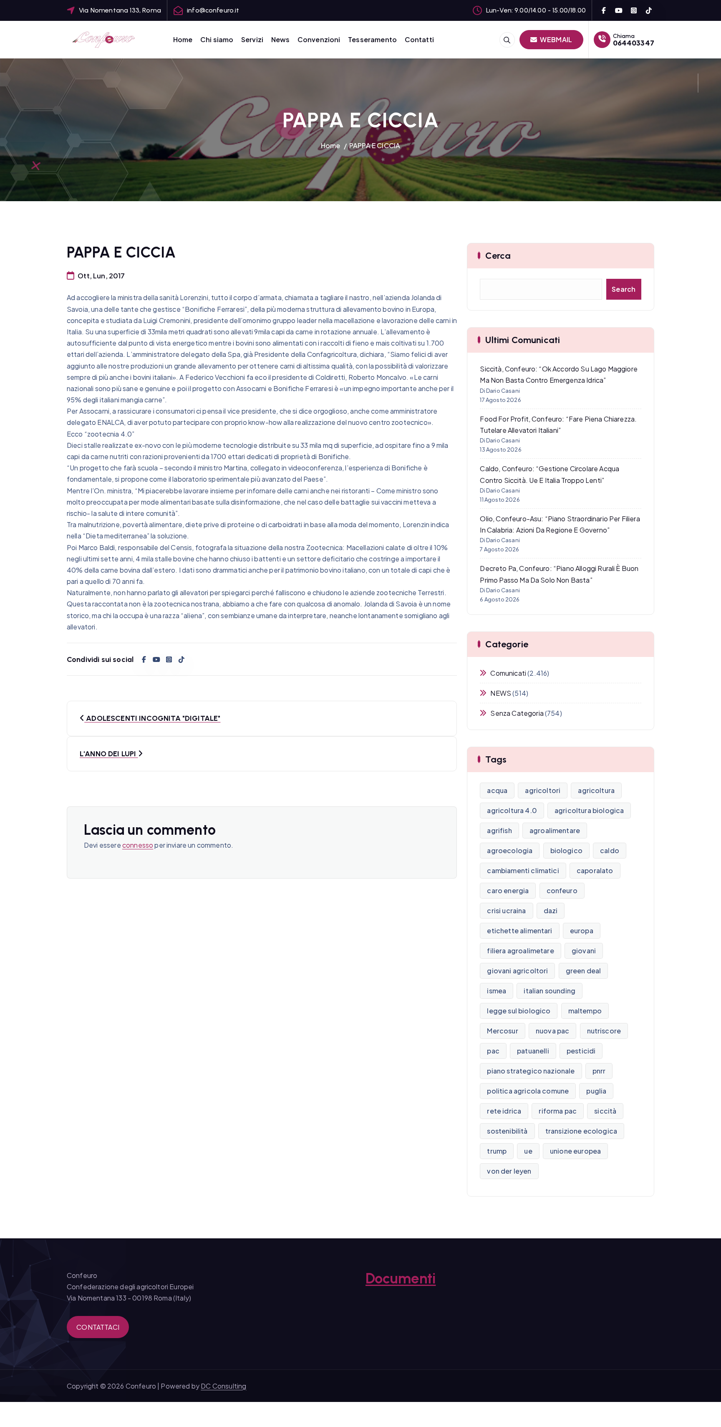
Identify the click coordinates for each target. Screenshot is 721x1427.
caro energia (508, 890)
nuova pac (552, 1030)
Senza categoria (516, 713)
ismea (496, 990)
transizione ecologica (581, 1130)
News (280, 39)
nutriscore (604, 1030)
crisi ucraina (506, 910)
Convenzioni (318, 39)
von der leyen (509, 1171)
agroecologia (509, 850)
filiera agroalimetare (520, 950)
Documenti (401, 1278)
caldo (609, 850)
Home (183, 39)
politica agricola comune (528, 1090)
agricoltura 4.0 (512, 810)
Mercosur (502, 1030)
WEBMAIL (555, 39)
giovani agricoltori (517, 970)
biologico (566, 850)
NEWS (500, 693)
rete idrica (504, 1110)
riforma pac (558, 1110)
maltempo (585, 1010)
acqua (497, 790)
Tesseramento (372, 39)
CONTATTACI (97, 1327)
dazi (551, 910)
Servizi (252, 39)
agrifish (499, 830)
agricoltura (596, 790)
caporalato (595, 870)
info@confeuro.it (213, 10)
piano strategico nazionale (531, 1070)
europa (581, 930)
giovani (584, 950)
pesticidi (581, 1050)
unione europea (575, 1151)
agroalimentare (554, 830)
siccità (605, 1110)
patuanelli (533, 1050)
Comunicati (508, 673)
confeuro (562, 890)
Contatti (419, 39)
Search (624, 289)
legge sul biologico (518, 1010)
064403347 (633, 42)
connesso (137, 845)
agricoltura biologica (589, 810)
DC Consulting (223, 1386)
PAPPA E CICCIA (374, 145)
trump (497, 1151)
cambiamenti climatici (523, 870)
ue (528, 1151)
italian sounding (549, 990)
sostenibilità (507, 1130)
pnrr (599, 1070)
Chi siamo (216, 39)
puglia (596, 1090)
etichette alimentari (519, 930)
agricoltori (542, 790)
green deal (583, 970)
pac (493, 1050)
